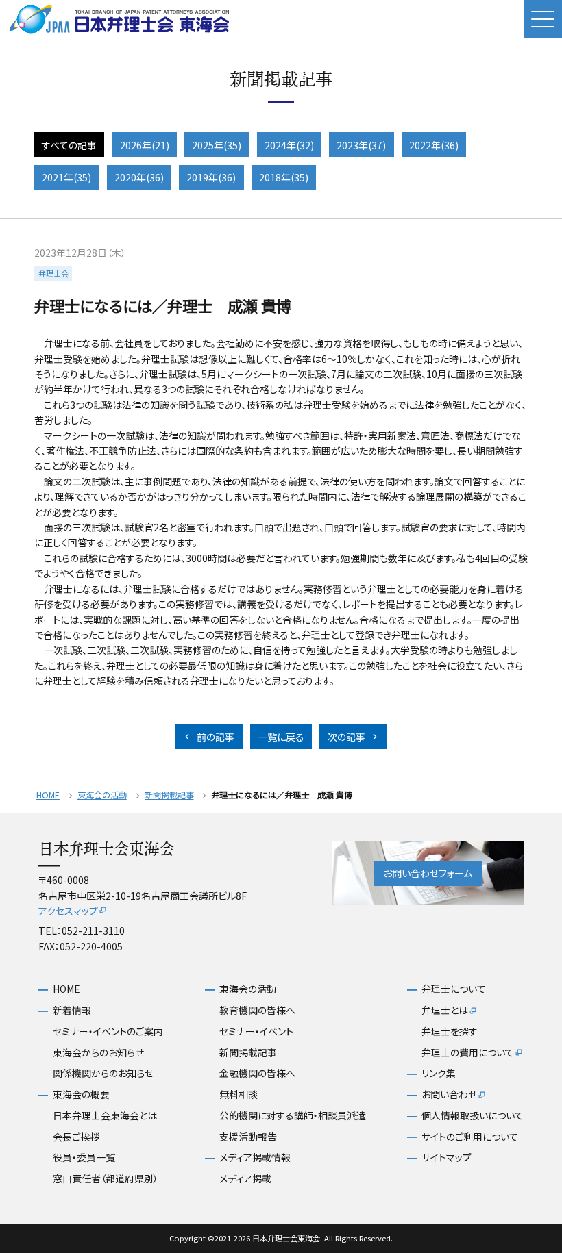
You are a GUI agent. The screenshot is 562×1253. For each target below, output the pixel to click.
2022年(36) (434, 145)
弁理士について (454, 989)
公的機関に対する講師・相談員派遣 (292, 1115)
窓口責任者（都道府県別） (105, 1178)
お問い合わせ (449, 1094)
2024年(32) (289, 145)
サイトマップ (447, 1157)
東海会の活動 (102, 795)
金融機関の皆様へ (257, 1073)
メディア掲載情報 (255, 1157)
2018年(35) (283, 177)
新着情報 (72, 1010)
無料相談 (238, 1094)
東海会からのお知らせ (98, 1052)
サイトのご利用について (470, 1136)
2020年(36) (139, 177)
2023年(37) (361, 145)
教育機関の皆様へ (257, 1010)
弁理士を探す (450, 1031)
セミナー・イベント (256, 1031)
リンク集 (439, 1073)
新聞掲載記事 (169, 795)
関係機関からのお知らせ (103, 1073)
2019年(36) (211, 177)
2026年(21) (144, 145)
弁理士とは (445, 1010)
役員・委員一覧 (84, 1157)
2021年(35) (66, 177)
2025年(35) (216, 145)
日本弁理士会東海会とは (105, 1115)
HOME (48, 795)
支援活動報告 (248, 1136)
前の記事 (215, 737)
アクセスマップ (68, 910)
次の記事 (346, 737)
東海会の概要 (81, 1094)
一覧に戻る (281, 737)
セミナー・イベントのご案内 (108, 1031)
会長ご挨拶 (76, 1136)
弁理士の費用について (468, 1052)
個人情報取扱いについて (473, 1115)
